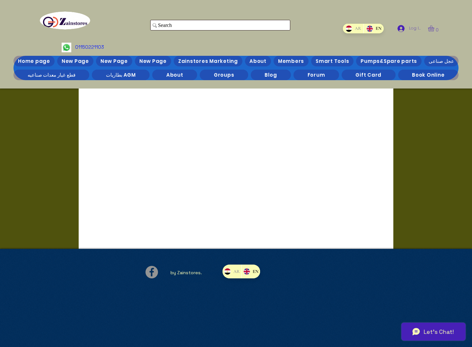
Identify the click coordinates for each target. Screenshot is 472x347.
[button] (434, 28)
